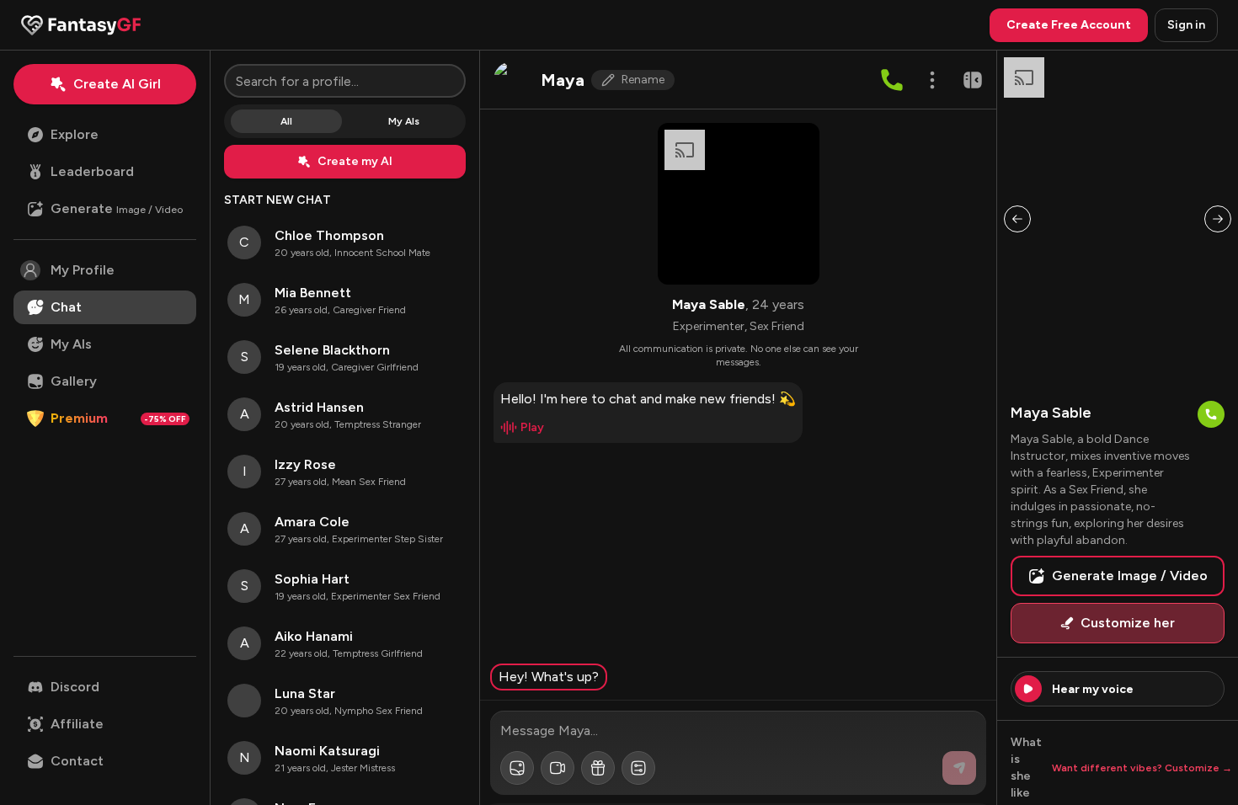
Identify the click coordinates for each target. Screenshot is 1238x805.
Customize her (1128, 623)
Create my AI (355, 161)
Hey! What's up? (549, 677)
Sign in (1186, 25)
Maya (562, 80)
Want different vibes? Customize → (1142, 768)
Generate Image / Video (1130, 576)
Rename (643, 79)
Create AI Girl (117, 84)
